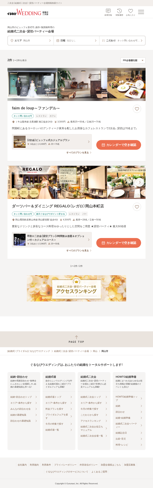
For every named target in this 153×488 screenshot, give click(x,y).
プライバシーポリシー (65, 465)
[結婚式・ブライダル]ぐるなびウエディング (28, 351)
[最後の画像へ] (139, 84)
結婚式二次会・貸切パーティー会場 (71, 351)
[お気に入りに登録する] (137, 109)
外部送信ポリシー (89, 465)
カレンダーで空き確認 (121, 144)
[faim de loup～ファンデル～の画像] (76, 84)
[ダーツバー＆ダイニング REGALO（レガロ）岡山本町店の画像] (76, 182)
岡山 (95, 351)
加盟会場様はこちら (111, 465)
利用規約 (34, 465)
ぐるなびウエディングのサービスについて (67, 471)
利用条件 (46, 465)
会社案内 (22, 465)
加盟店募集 (129, 465)
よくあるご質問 (99, 471)
